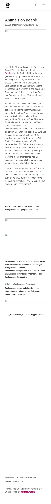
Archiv (19, 25)
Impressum (9, 477)
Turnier (8, 73)
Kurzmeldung (28, 25)
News (37, 25)
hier (33, 168)
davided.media (28, 492)
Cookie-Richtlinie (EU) (14, 481)
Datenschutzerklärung (26, 477)
